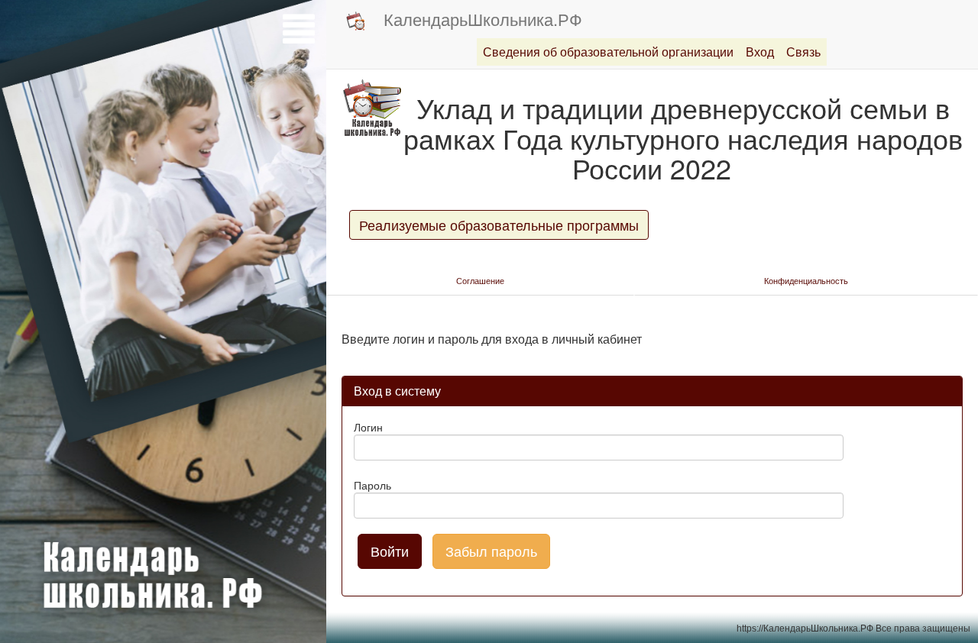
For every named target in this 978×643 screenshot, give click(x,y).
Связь (803, 51)
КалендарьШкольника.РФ (483, 19)
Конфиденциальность (806, 280)
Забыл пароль (491, 551)
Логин (368, 427)
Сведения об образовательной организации (608, 51)
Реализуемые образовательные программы (499, 224)
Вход (760, 51)
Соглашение (480, 280)
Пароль (372, 485)
